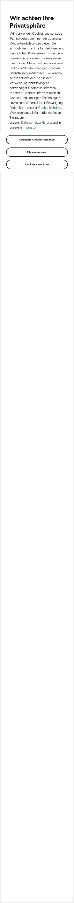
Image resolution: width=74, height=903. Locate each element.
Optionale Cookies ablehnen (37, 139)
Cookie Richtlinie (49, 108)
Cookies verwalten (37, 164)
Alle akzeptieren (37, 152)
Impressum (30, 127)
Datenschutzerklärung (36, 122)
